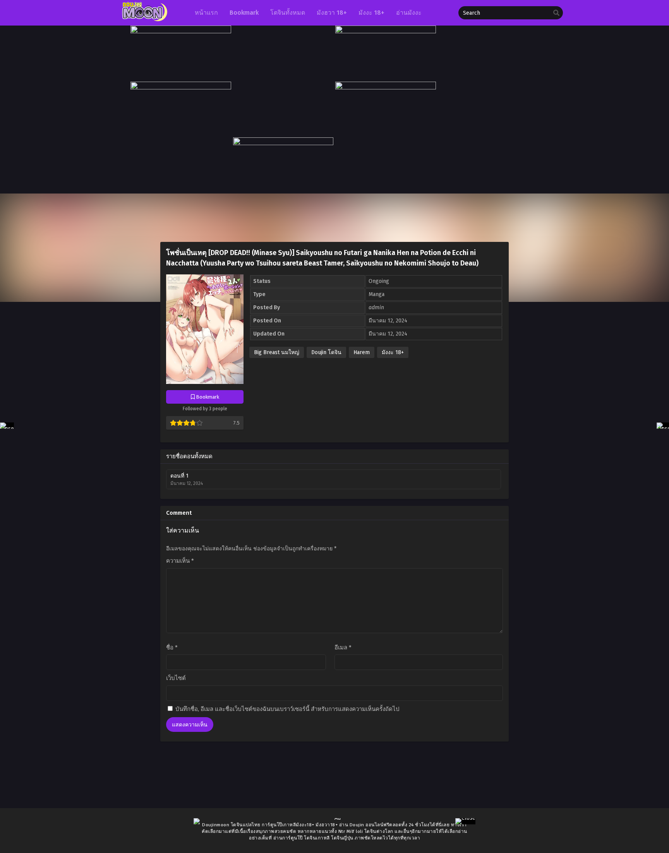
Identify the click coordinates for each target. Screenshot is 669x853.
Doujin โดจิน (326, 352)
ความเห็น (180, 560)
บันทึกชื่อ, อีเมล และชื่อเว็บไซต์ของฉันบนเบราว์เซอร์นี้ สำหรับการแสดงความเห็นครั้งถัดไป (287, 709)
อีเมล (343, 647)
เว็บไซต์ (176, 678)
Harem (361, 352)
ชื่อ (172, 647)
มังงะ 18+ (393, 352)
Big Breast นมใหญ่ (276, 352)
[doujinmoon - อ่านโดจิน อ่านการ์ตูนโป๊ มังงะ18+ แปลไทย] (143, 19)
